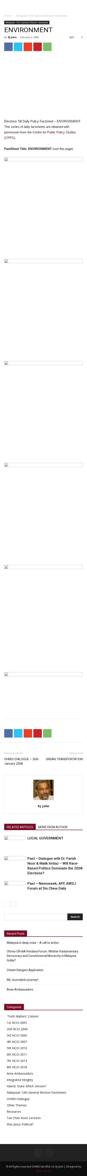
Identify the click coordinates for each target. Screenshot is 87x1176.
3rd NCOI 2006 (17, 1035)
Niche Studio (43, 1171)
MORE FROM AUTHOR (53, 827)
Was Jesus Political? (20, 1124)
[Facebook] (38, 1152)
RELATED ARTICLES (20, 827)
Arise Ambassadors (20, 989)
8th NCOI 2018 (17, 1067)
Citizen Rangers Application (25, 970)
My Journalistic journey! (22, 979)
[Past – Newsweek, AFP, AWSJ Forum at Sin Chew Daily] (14, 888)
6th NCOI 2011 (17, 1054)
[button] (81, 5)
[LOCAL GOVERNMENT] (14, 843)
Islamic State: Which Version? (26, 1086)
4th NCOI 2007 (17, 1042)
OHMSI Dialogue (18, 1099)
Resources (14, 1112)
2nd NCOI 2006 (17, 1029)
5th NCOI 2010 (17, 1048)
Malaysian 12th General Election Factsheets (41, 16)
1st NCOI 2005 (17, 1023)
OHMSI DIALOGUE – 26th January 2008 (21, 761)
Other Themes (17, 1105)
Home (8, 16)
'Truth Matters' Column (22, 1016)
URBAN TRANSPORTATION (64, 759)
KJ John (12, 37)
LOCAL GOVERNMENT (45, 838)
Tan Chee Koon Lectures (24, 1118)
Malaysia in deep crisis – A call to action (33, 942)
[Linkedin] (49, 1152)
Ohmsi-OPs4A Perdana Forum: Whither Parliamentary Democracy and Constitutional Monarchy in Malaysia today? (42, 956)
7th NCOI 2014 (17, 1061)
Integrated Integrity (20, 1080)
